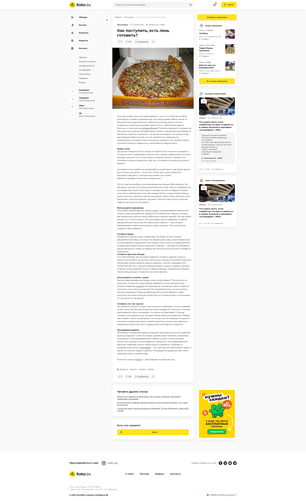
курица (139, 286)
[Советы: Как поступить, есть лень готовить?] (154, 78)
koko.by (138, 359)
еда (165, 309)
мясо (155, 210)
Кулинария (145, 347)
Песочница (122, 25)
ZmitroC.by (230, 495)
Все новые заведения (217, 81)
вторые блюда (150, 128)
